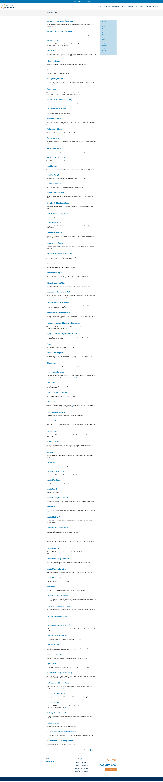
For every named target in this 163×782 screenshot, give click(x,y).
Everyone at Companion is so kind (58, 625)
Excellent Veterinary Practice (56, 471)
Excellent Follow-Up (53, 517)
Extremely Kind (51, 462)
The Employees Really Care (55, 538)
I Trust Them (51, 264)
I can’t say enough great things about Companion (63, 323)
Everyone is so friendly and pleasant (59, 606)
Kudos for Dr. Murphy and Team (57, 203)
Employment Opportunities (112, 779)
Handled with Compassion (55, 353)
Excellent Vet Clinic (53, 480)
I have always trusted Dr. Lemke (57, 302)
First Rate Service (52, 441)
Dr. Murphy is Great (53, 702)
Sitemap (91, 779)
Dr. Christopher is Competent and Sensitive (61, 732)
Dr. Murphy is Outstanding (55, 693)
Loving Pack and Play (53, 148)
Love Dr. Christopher (53, 184)
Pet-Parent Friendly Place (55, 40)
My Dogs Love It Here (54, 129)
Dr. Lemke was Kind (53, 723)
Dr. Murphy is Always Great (56, 712)
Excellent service (52, 489)
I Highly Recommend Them (55, 283)
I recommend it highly (54, 273)
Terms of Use (96, 779)
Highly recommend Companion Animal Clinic (61, 333)
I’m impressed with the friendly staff (59, 253)
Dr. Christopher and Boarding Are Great (60, 741)
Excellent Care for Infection (56, 569)
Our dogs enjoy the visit (54, 79)
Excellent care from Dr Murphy (57, 548)
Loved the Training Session (55, 157)
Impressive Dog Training (55, 243)
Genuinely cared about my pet (56, 635)
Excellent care (51, 587)
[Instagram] (53, 761)
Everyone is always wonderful (56, 616)
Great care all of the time (55, 421)
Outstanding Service (53, 70)
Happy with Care (52, 344)
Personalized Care (52, 50)
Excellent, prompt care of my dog (57, 498)
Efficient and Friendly (54, 655)
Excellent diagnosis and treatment (58, 527)
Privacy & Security (103, 779)
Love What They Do (53, 175)
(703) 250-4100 (108, 765)
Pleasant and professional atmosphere (59, 21)
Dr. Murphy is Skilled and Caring (57, 683)
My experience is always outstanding (59, 99)
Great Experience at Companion (57, 393)
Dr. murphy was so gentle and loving (59, 672)
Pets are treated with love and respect (59, 31)
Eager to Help (51, 664)
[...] (75, 55)
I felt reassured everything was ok (58, 313)
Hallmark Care (51, 363)
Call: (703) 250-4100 (77, 1)
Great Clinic (50, 401)
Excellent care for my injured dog (58, 558)
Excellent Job (51, 507)
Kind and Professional (54, 233)
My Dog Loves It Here (54, 119)
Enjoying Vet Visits (53, 644)
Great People (50, 382)
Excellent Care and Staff (54, 578)
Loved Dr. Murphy (52, 166)
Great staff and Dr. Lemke (55, 372)
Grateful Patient (52, 431)
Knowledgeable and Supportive (57, 213)
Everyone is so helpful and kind (57, 595)
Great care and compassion (55, 412)
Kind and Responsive (53, 222)
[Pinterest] (51, 761)
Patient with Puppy (53, 61)
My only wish (51, 89)
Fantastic (49, 452)
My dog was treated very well (56, 108)
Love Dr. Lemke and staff (55, 193)
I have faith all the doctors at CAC (58, 292)
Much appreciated (52, 138)
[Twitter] (49, 761)
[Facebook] (47, 761)
